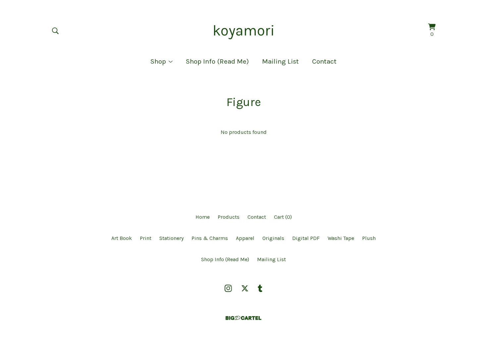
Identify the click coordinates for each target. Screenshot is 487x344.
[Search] (55, 31)
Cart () (283, 217)
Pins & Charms (209, 238)
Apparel (245, 238)
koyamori (244, 30)
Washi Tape (341, 238)
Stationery (171, 238)
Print (145, 238)
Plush (369, 238)
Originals (273, 238)
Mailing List (280, 61)
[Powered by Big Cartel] (243, 318)
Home (202, 217)
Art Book (121, 238)
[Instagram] (228, 288)
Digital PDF (306, 238)
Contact (324, 61)
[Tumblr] (260, 288)
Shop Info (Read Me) (217, 61)
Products (229, 217)
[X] (245, 288)
